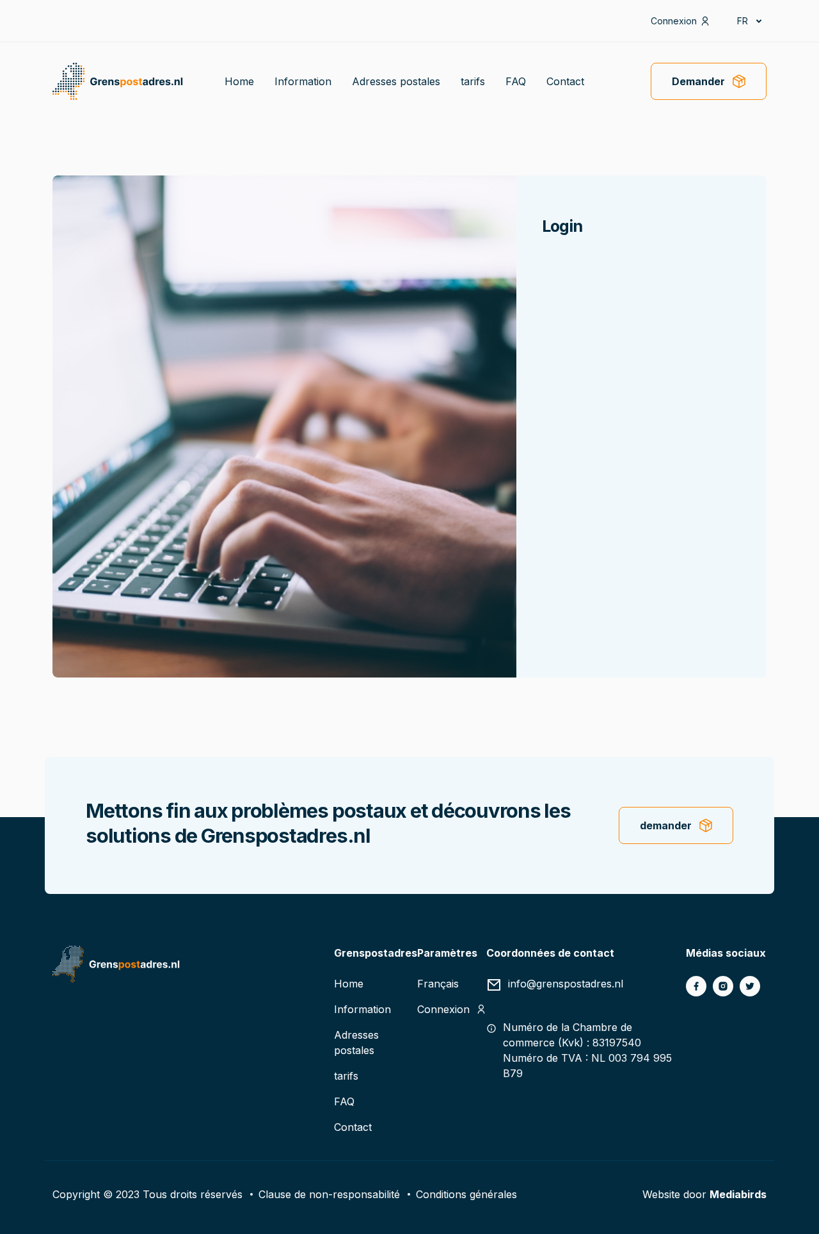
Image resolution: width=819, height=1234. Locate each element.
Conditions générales (466, 1194)
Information (302, 81)
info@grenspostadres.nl (565, 983)
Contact (565, 81)
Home (239, 81)
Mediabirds (738, 1194)
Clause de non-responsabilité (329, 1194)
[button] (749, 21)
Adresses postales (396, 81)
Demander (698, 81)
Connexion (674, 20)
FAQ (515, 81)
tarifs (473, 81)
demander (666, 825)
